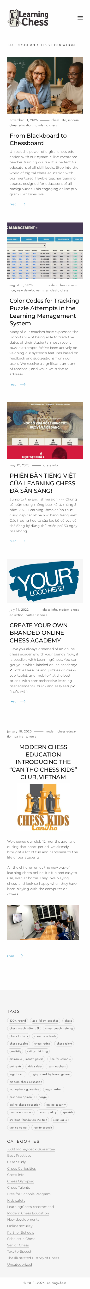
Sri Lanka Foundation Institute (28, 1120)
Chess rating (42, 1043)
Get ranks (16, 1066)
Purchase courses (21, 1112)
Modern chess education (26, 1082)
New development (21, 1097)
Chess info (59, 120)
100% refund (18, 1021)
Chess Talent (64, 1043)
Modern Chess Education (28, 1213)
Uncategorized (19, 1264)
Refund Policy (47, 1112)
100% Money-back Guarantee (31, 1149)
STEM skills (60, 1120)
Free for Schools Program (29, 1194)
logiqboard (17, 1074)
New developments (30, 290)
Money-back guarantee (24, 1089)
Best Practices (19, 1155)
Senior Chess (18, 1245)
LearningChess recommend (30, 1207)
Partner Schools (36, 615)
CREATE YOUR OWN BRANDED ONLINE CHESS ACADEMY (39, 633)
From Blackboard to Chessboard (38, 139)
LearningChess (57, 1066)
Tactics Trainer (19, 1127)
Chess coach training (59, 1028)
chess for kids (19, 1036)
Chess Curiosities (21, 1168)
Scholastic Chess (46, 125)
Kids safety (35, 1066)
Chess (68, 1021)
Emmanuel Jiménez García (26, 1059)
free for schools (60, 1059)
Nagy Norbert (53, 1089)
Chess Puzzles (19, 1043)
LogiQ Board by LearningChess (50, 1074)
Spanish (68, 1112)
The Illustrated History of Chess (33, 1258)
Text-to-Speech (43, 1127)
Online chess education (25, 1105)
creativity (15, 1051)
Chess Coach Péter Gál (24, 1028)
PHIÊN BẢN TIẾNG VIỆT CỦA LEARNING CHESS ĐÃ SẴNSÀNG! (43, 483)
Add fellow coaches (45, 1021)
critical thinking (37, 1051)
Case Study (16, 1162)
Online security (56, 1105)
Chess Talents (18, 1187)
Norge (43, 1097)
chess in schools (45, 1036)
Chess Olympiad (20, 1181)
